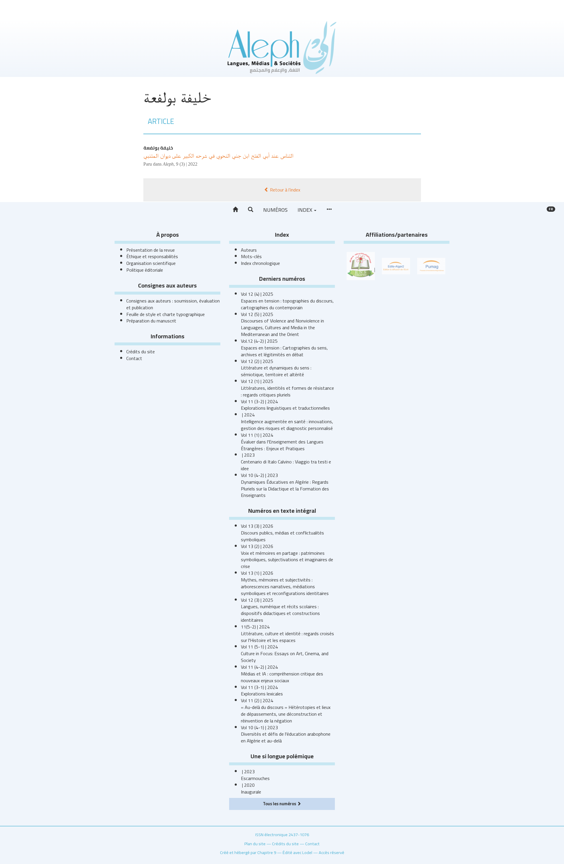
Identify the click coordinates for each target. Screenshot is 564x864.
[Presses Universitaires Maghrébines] (431, 265)
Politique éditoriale (144, 269)
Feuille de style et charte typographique (165, 314)
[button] (251, 209)
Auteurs (249, 250)
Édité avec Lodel (297, 852)
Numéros (275, 210)
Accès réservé (331, 852)
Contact (134, 358)
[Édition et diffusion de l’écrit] (396, 265)
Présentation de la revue (150, 250)
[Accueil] (235, 209)
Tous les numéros (280, 804)
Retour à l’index (284, 189)
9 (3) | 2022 (186, 164)
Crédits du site (140, 351)
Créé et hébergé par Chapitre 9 (248, 852)
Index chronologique (260, 263)
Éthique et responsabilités (152, 256)
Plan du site (255, 844)
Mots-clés (251, 256)
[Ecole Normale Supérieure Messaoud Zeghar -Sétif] (361, 265)
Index (305, 210)
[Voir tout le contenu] (329, 209)
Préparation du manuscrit (151, 320)
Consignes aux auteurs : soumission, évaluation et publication (173, 304)
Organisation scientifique (151, 263)
